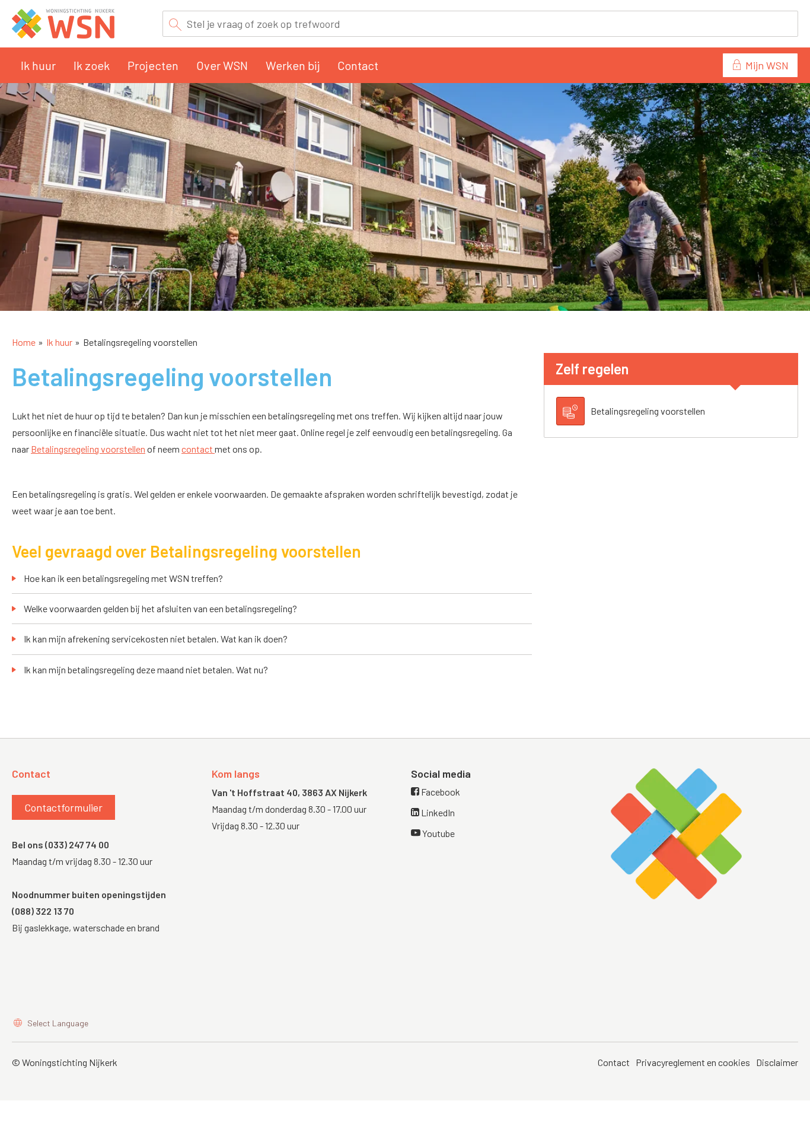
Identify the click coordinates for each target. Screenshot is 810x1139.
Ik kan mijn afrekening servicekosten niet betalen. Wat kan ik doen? (156, 638)
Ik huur (38, 65)
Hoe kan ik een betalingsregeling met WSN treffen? (123, 578)
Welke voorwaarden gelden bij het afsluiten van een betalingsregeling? (160, 608)
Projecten (152, 65)
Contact (357, 65)
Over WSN (222, 65)
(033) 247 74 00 (77, 844)
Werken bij (293, 65)
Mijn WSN (767, 65)
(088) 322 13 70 (43, 911)
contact (198, 448)
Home (24, 342)
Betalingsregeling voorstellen (88, 448)
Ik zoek (92, 65)
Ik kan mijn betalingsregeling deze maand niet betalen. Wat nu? (146, 669)
